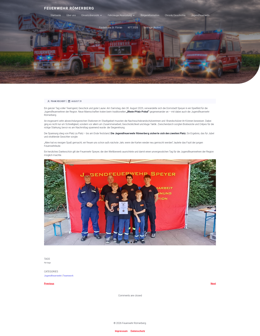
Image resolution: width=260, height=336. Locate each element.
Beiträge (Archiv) (152, 27)
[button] (48, 202)
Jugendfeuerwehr (200, 15)
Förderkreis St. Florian (110, 27)
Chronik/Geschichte (175, 15)
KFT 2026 (133, 27)
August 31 (76, 101)
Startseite (56, 15)
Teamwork (68, 275)
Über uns (71, 15)
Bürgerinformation (150, 15)
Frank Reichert (58, 101)
